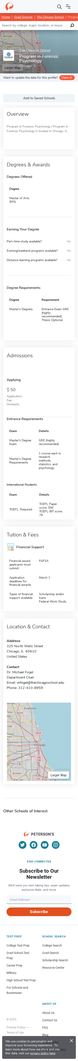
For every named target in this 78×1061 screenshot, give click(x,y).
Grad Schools (23, 17)
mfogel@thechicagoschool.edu (40, 682)
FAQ (45, 1027)
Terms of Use (15, 1032)
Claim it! (66, 78)
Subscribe (39, 911)
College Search (52, 945)
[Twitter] (22, 845)
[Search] (59, 6)
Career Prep (14, 965)
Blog (45, 1035)
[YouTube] (45, 845)
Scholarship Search (55, 960)
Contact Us (49, 1020)
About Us (48, 1013)
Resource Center (53, 967)
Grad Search (50, 953)
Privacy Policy (15, 1027)
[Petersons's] (9, 6)
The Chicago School (50, 17)
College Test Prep (17, 945)
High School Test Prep (21, 980)
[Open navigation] (68, 6)
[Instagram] (56, 845)
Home (6, 17)
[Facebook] (33, 845)
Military (11, 973)
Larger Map (58, 775)
